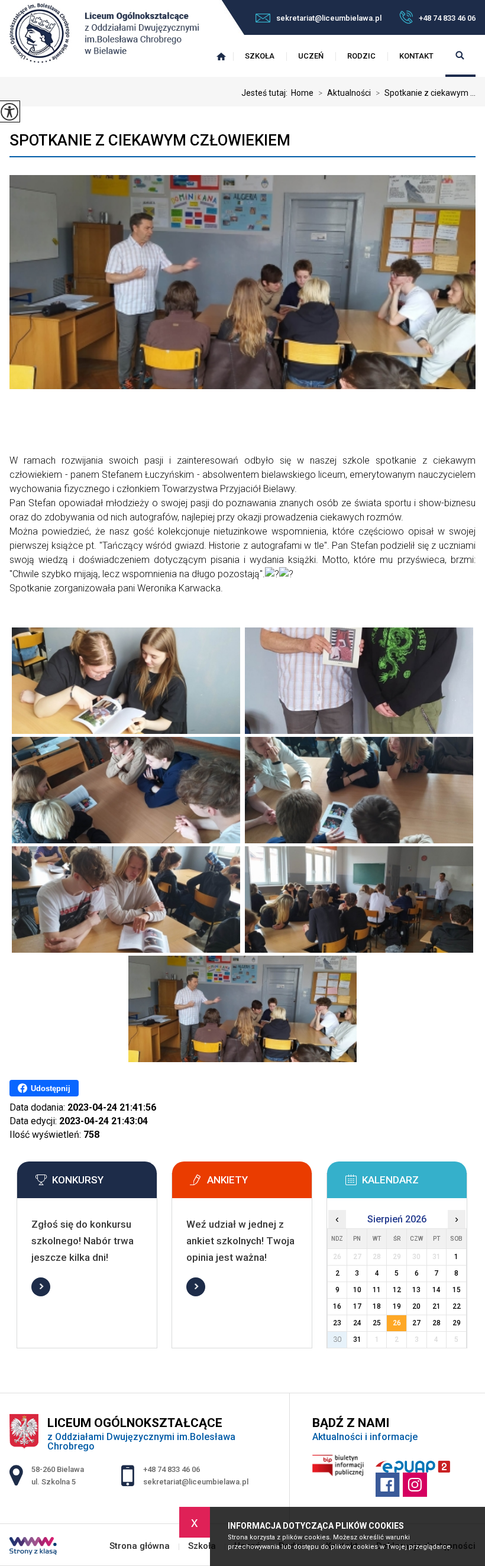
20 (416, 1306)
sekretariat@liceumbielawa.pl (328, 18)
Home (302, 93)
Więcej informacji (40, 1286)
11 (377, 1290)
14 (436, 1290)
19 (397, 1306)
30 (337, 1339)
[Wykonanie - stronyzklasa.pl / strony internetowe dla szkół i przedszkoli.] (33, 1547)
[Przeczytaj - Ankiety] (259, 1183)
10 (357, 1290)
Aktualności (344, 93)
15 (456, 1290)
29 (456, 1323)
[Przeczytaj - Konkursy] (104, 1183)
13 (416, 1290)
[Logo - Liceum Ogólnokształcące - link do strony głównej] (104, 34)
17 (357, 1306)
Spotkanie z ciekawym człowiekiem (149, 140)
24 (357, 1323)
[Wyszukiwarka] (460, 56)
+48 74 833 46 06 (447, 18)
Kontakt (416, 55)
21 (436, 1306)
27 (416, 1323)
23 (337, 1323)
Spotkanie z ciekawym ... (426, 93)
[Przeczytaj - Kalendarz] (414, 1183)
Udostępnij (50, 1088)
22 (456, 1306)
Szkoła (259, 55)
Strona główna (221, 56)
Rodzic (361, 55)
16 (337, 1306)
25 (377, 1323)
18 (377, 1306)
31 (357, 1339)
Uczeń (311, 55)
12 (397, 1290)
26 (397, 1323)
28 (436, 1323)
